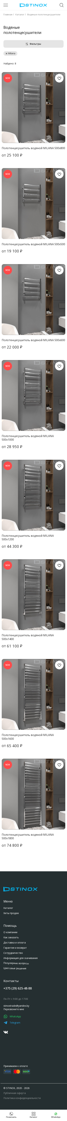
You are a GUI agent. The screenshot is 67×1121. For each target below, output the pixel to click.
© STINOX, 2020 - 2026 (16, 1088)
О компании (10, 932)
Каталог (19, 14)
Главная (7, 14)
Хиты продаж (11, 913)
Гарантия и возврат (15, 947)
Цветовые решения (14, 968)
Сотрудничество (13, 952)
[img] (5, 1032)
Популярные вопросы (16, 963)
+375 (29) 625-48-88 (17, 988)
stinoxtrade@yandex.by (16, 1005)
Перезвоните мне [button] (13, 1009)
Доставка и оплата (14, 942)
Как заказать (11, 937)
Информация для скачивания (20, 958)
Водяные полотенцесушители (43, 14)
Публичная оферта (14, 1093)
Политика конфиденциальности (22, 1098)
